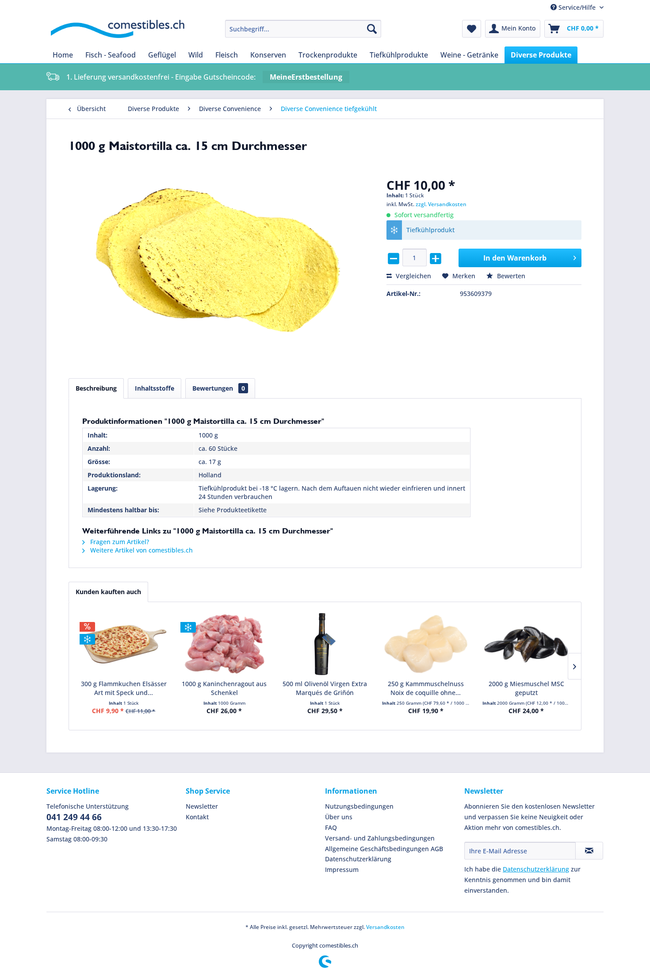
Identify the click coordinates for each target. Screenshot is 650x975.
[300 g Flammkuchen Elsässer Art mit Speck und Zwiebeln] (124, 644)
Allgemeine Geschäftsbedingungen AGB (384, 848)
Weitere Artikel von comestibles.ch (140, 550)
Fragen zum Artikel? (118, 541)
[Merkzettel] (471, 29)
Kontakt (197, 817)
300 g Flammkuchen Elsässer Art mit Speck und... (124, 688)
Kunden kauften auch (108, 591)
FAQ (331, 827)
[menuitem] (303, 29)
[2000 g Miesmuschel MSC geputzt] (526, 644)
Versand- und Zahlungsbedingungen (380, 838)
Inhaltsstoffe (154, 388)
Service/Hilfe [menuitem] (577, 7)
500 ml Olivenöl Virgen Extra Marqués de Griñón (325, 688)
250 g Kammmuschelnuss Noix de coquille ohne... (426, 688)
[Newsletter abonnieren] (589, 851)
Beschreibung (96, 388)
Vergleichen (412, 276)
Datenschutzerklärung (358, 859)
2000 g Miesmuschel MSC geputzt (526, 688)
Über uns (338, 817)
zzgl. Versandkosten (441, 204)
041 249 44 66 (74, 817)
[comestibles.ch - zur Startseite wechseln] (117, 31)
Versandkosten (385, 927)
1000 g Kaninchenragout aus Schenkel (224, 688)
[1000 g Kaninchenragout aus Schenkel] (224, 644)
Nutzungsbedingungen (359, 806)
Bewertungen (218, 388)
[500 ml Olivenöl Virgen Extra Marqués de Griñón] (325, 644)
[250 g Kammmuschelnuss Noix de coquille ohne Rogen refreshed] (426, 644)
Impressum (342, 869)
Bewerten (510, 276)
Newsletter (202, 806)
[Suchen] (372, 29)
